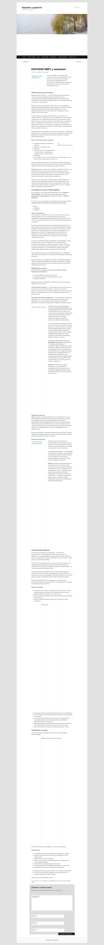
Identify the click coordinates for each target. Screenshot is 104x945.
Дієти (38, 57)
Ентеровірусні (34, 240)
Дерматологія (53, 57)
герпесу (56, 242)
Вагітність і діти (72, 57)
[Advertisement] (52, 45)
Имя (34, 916)
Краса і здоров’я (31, 57)
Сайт (33, 929)
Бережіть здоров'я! (32, 7)
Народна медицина (63, 57)
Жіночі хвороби (45, 57)
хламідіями (44, 417)
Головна (24, 57)
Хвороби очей (54, 880)
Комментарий (35, 896)
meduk (46, 72)
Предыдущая (25, 61)
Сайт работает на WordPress (52, 940)
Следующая (79, 61)
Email (34, 923)
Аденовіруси (34, 225)
